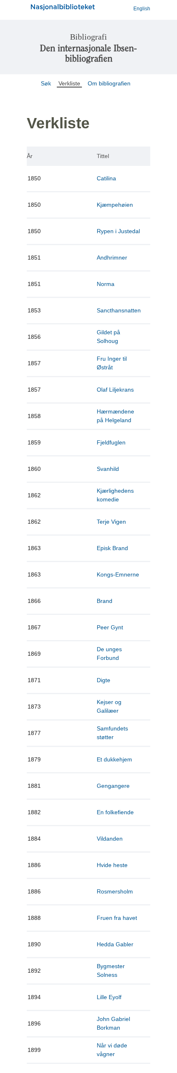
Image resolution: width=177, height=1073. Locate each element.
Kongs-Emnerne (118, 574)
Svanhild (108, 469)
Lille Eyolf (109, 997)
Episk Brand (112, 548)
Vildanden (110, 838)
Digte (103, 680)
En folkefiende (115, 812)
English (141, 9)
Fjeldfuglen (111, 442)
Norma (105, 284)
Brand (104, 601)
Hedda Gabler (115, 944)
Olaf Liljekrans (115, 389)
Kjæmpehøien (115, 204)
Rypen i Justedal (118, 231)
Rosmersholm (115, 891)
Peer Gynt (110, 627)
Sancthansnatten (119, 310)
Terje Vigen (111, 521)
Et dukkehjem (114, 759)
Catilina (106, 178)
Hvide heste (112, 865)
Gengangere (113, 785)
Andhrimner (112, 257)
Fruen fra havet (117, 918)
